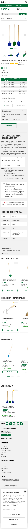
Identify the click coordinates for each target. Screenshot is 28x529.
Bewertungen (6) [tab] (9, 130)
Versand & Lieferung (5, 448)
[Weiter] (26, 53)
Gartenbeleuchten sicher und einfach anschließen (14, 488)
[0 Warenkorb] (21, 9)
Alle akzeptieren (14, 514)
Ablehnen (14, 524)
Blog (2, 454)
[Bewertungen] (14, 63)
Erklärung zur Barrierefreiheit (7, 472)
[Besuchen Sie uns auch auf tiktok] (21, 423)
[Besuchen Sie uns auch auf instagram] (18, 423)
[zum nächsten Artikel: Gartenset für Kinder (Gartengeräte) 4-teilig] (25, 18)
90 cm (13, 238)
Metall (13, 224)
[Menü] (25, 9)
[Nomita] (5, 9)
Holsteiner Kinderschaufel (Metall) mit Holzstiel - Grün (9, 280)
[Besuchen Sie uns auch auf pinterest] (14, 423)
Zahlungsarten (4, 446)
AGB (2, 470)
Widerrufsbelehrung (5, 468)
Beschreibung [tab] (9, 125)
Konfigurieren (14, 519)
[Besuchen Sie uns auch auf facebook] (7, 423)
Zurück (2, 18)
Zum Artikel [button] (10, 290)
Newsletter (3, 456)
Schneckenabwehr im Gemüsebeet (11, 486)
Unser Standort (4, 452)
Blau (16, 216)
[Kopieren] (9, 64)
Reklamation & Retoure (6, 450)
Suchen (23, 14)
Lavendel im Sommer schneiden (10, 485)
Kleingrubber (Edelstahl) (8, 319)
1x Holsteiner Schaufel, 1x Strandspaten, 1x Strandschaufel (18, 233)
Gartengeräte (9, 18)
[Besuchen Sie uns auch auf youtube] (10, 423)
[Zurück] (3, 35)
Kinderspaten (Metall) (8, 360)
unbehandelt (17, 220)
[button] (10, 269)
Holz (13, 220)
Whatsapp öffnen (5, 434)
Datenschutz (4, 466)
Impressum (3, 464)
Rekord (13, 228)
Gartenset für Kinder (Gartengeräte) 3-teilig (8, 407)
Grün (13, 216)
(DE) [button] (14, 98)
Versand (11, 74)
